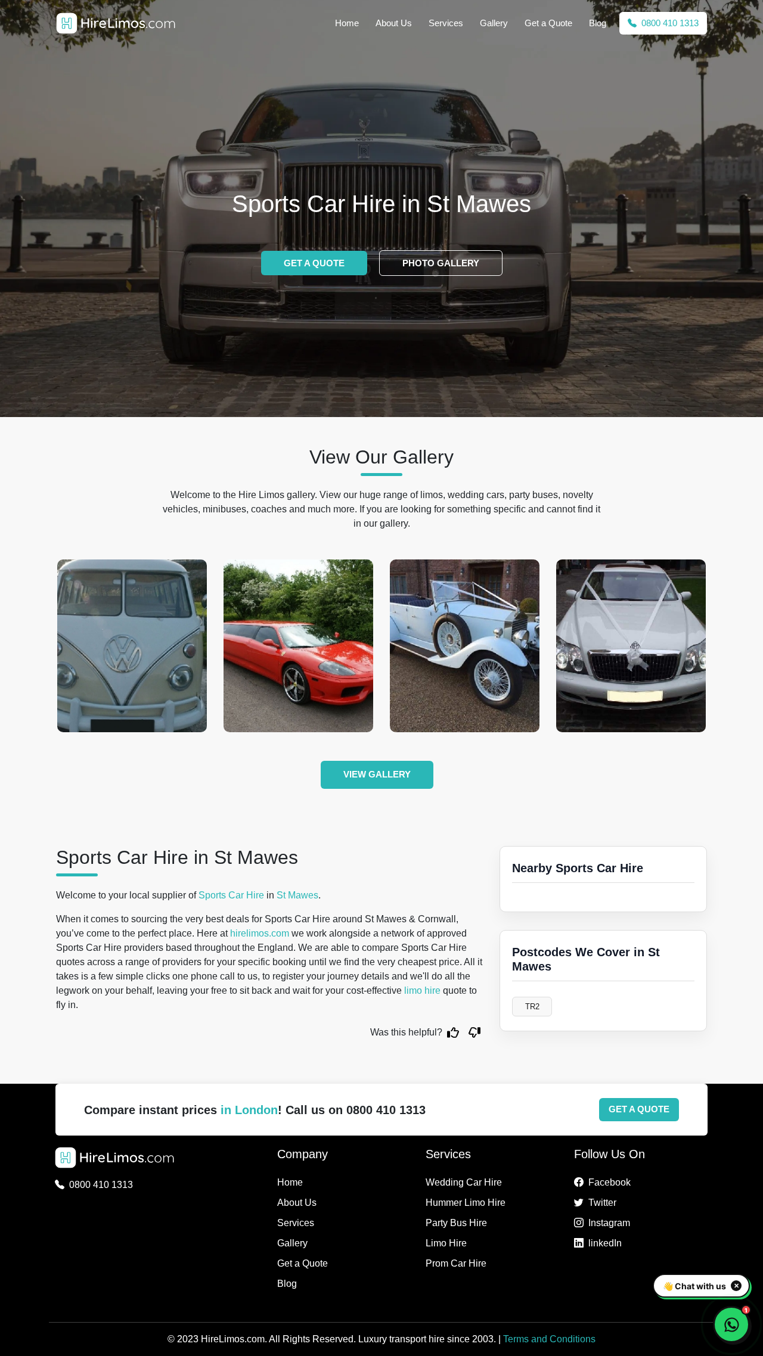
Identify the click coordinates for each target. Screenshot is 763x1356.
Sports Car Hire (231, 895)
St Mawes (297, 895)
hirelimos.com (259, 933)
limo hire (422, 990)
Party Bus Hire (456, 1223)
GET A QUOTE (314, 263)
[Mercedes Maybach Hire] (132, 645)
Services (446, 23)
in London (249, 1109)
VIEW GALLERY (377, 774)
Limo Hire (446, 1243)
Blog (597, 23)
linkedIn (605, 1243)
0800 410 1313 (669, 23)
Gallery (494, 23)
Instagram (609, 1223)
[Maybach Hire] (631, 645)
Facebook (609, 1182)
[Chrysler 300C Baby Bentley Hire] (465, 645)
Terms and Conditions (549, 1339)
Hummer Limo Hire (465, 1203)
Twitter (602, 1203)
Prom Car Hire (456, 1263)
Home (347, 23)
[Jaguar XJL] (298, 645)
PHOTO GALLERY (440, 263)
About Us (394, 23)
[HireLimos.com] (115, 23)
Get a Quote (548, 23)
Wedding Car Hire (464, 1182)
